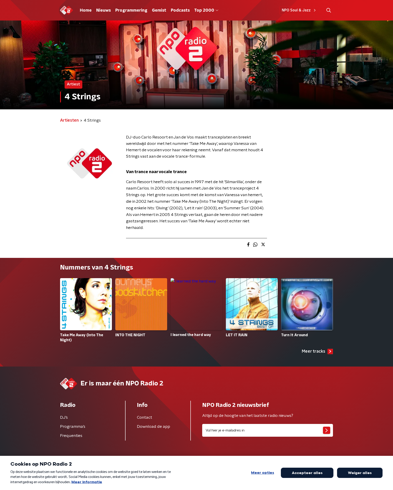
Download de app (153, 427)
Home (86, 10)
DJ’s (64, 418)
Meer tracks (313, 351)
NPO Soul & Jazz (296, 10)
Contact (144, 418)
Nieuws (103, 10)
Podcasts (180, 10)
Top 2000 (204, 10)
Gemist (159, 10)
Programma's (72, 427)
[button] (328, 10)
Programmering (131, 10)
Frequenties (71, 436)
